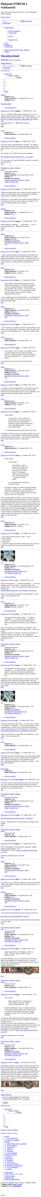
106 (13, 96)
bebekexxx (17, 60)
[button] (8, 74)
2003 (13, 564)
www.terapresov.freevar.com (27, 590)
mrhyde (3, 892)
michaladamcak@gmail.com (9, 590)
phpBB (10, 1182)
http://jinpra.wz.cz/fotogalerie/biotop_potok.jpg (15, 916)
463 (13, 933)
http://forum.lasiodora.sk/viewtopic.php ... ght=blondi (17, 818)
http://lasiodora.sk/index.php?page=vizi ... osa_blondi (17, 157)
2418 (13, 173)
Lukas (2, 131)
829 (13, 269)
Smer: (20, 1099)
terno (2, 929)
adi (2, 562)
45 (12, 132)
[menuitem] (14, 31)
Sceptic (11, 60)
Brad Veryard (17, 1184)
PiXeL (3, 268)
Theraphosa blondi (10, 56)
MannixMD (17, 1186)
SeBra (2, 234)
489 (13, 835)
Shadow (3, 95)
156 (13, 236)
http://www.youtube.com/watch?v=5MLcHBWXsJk (16, 119)
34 (12, 894)
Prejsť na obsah (5, 17)
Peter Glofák (4, 769)
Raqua (3, 831)
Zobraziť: (5, 1097)
